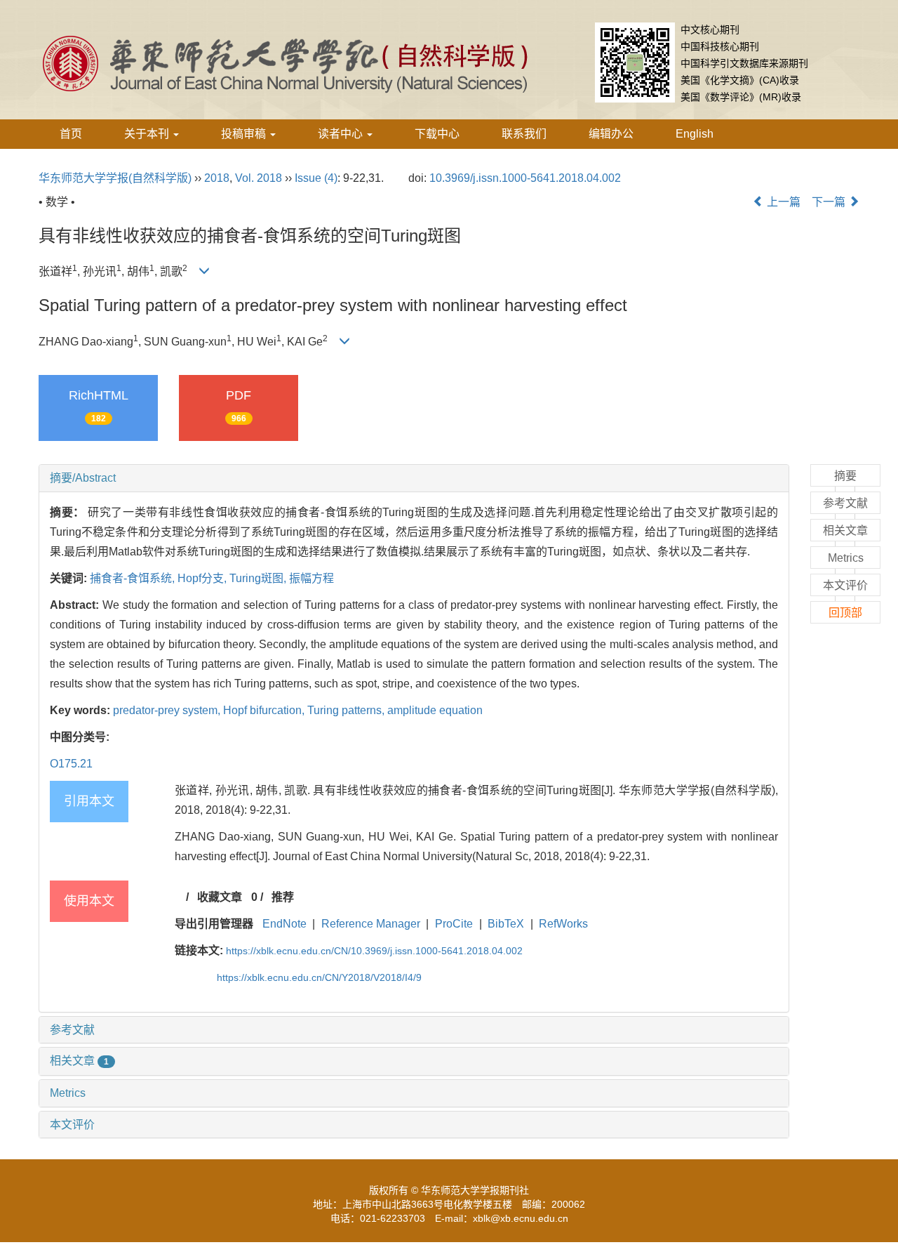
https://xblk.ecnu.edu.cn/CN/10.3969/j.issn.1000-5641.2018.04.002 (374, 950)
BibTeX (506, 924)
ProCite (454, 924)
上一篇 (782, 202)
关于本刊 (148, 134)
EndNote (284, 924)
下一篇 (830, 202)
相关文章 (79, 1061)
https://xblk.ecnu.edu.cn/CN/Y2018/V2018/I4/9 (319, 977)
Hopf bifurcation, (265, 710)
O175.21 (71, 764)
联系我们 (524, 134)
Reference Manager (370, 924)
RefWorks (563, 924)
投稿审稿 (245, 134)
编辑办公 (611, 134)
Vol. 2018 (258, 178)
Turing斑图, (259, 578)
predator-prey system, (168, 710)
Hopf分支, (203, 578)
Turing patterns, (347, 710)
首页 (71, 134)
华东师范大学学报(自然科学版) (115, 178)
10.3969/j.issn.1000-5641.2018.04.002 (525, 178)
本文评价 (72, 1125)
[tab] (414, 478)
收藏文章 (219, 897)
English (694, 134)
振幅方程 (311, 578)
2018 (216, 178)
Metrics (68, 1093)
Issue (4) (316, 178)
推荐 (283, 897)
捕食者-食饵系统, (133, 578)
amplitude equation (435, 710)
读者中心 (342, 134)
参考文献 (72, 1030)
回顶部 (845, 613)
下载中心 (437, 134)
